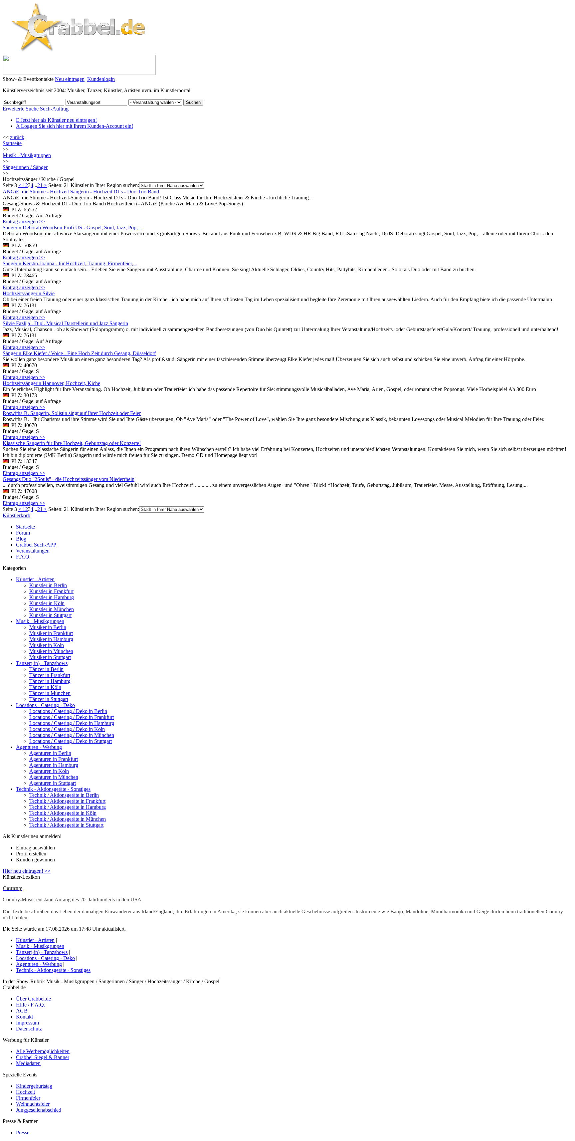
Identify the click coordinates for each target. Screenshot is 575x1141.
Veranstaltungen (33, 551)
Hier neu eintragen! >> (27, 871)
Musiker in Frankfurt (51, 633)
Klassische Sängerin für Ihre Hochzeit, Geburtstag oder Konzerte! (72, 443)
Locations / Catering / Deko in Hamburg (71, 723)
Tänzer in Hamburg (50, 681)
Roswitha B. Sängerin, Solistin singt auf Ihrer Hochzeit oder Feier (72, 413)
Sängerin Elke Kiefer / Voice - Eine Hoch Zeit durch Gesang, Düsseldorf (79, 353)
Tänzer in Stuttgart (48, 699)
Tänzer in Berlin (46, 669)
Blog (21, 539)
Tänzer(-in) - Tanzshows (42, 663)
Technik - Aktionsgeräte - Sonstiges (53, 789)
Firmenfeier (28, 1098)
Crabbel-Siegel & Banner (42, 1057)
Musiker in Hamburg (51, 639)
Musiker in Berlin (47, 627)
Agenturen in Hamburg (53, 765)
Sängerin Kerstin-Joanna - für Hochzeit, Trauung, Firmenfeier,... (70, 263)
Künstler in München (51, 609)
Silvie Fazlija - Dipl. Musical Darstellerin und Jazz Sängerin (65, 323)
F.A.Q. (23, 557)
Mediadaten (28, 1063)
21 (40, 185)
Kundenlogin (101, 79)
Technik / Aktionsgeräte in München (67, 819)
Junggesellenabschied (38, 1110)
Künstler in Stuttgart (50, 615)
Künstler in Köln (47, 603)
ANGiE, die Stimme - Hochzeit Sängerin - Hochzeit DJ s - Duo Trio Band (81, 191)
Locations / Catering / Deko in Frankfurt (71, 717)
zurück (17, 137)
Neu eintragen (70, 79)
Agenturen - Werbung (39, 747)
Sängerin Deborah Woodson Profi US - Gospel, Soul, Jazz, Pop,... (72, 227)
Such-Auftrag (54, 109)
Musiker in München (51, 651)
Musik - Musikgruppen (40, 621)
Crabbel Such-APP (36, 545)
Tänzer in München (50, 693)
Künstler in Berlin (48, 585)
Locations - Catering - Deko (45, 705)
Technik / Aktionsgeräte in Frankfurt (67, 801)
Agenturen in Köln (49, 771)
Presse (22, 1132)
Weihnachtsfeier (33, 1104)
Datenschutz (29, 1028)
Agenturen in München (53, 777)
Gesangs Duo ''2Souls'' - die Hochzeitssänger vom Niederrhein (68, 479)
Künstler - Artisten (35, 579)
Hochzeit (25, 1092)
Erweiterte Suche (21, 109)
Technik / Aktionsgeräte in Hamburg (67, 807)
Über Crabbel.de (33, 999)
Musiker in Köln (46, 645)
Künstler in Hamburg (51, 597)
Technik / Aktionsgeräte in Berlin (64, 795)
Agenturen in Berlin (50, 753)
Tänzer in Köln (45, 687)
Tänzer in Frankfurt (49, 675)
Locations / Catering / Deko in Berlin (68, 711)
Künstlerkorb (16, 515)
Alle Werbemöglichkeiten (43, 1051)
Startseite (12, 143)
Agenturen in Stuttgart (52, 783)
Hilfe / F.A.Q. (30, 1005)
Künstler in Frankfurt (51, 591)
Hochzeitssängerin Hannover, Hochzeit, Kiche (51, 383)
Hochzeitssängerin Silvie (29, 293)
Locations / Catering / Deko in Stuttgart (70, 741)
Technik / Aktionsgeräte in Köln (62, 813)
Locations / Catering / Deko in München (71, 735)
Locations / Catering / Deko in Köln (67, 729)
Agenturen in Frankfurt (53, 759)
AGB (22, 1011)
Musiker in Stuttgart (50, 657)
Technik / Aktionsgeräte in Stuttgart (66, 825)
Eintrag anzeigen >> (24, 221)
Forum (23, 533)
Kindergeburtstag (34, 1086)
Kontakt (24, 1017)
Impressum (27, 1023)
